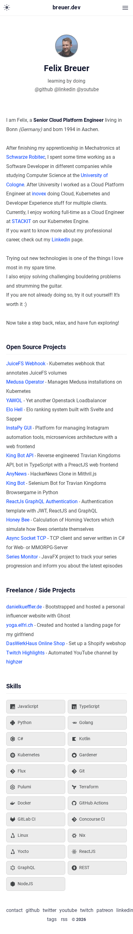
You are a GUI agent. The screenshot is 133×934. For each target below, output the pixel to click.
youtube (68, 910)
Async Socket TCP (26, 538)
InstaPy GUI (19, 428)
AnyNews (16, 474)
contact (14, 910)
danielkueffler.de (24, 607)
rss (64, 919)
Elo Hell (14, 409)
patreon (105, 910)
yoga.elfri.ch (19, 625)
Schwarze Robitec (25, 157)
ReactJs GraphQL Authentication (42, 501)
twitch (86, 910)
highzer (14, 662)
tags (52, 919)
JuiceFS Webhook (25, 364)
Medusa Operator (25, 382)
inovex (39, 194)
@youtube (88, 89)
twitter (49, 910)
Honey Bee (17, 520)
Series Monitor (22, 557)
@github (44, 89)
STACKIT (21, 221)
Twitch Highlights (25, 653)
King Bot (15, 483)
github (33, 910)
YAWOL (14, 400)
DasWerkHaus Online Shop (35, 643)
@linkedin (64, 89)
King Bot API (19, 455)
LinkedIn (61, 240)
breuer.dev (66, 7)
